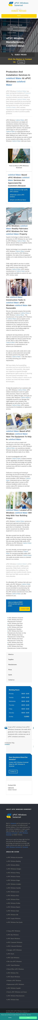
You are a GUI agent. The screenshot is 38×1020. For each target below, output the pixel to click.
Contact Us (24, 609)
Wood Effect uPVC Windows (15, 969)
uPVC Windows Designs (14, 869)
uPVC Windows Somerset (15, 617)
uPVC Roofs (10, 954)
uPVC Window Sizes (13, 999)
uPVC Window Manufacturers (15, 996)
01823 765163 (18, 11)
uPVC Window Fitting (13, 872)
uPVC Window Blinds (13, 865)
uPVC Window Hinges (13, 880)
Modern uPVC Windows (14, 980)
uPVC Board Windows (13, 938)
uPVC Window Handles (14, 888)
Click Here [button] (29, 1014)
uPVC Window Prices (13, 899)
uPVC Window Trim (12, 973)
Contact (21, 62)
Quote (10, 674)
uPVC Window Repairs (13, 907)
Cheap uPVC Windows (13, 931)
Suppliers (11, 659)
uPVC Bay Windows (13, 935)
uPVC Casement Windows (14, 942)
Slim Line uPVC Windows (14, 961)
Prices (10, 669)
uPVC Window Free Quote (14, 922)
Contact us (11, 680)
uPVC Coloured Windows (14, 946)
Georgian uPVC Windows (14, 950)
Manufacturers (12, 664)
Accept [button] (28, 1017)
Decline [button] (10, 1017)
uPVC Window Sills (12, 914)
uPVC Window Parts (13, 895)
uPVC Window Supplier (14, 988)
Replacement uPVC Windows (15, 984)
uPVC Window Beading (14, 861)
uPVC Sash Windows (13, 957)
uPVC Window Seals (13, 911)
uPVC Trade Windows (13, 965)
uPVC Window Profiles (13, 903)
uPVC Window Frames (13, 876)
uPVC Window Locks (13, 892)
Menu (19, 15)
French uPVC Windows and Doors (17, 992)
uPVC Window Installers (14, 884)
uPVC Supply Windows (13, 918)
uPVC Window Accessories (15, 857)
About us (10, 654)
